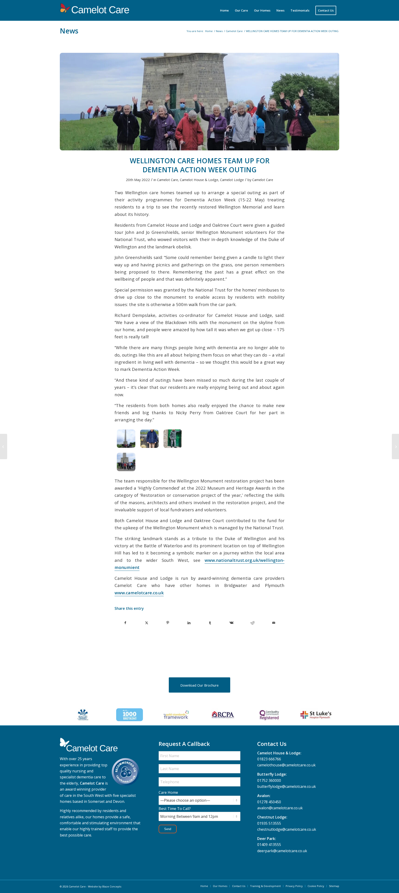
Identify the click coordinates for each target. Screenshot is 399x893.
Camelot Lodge (232, 179)
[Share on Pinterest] (167, 623)
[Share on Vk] (231, 623)
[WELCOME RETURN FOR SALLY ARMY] (395, 446)
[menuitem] (224, 10)
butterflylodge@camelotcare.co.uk (286, 786)
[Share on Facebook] (125, 623)
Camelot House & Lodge (199, 179)
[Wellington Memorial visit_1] (199, 101)
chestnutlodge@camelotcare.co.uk (286, 829)
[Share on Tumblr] (210, 623)
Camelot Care (167, 179)
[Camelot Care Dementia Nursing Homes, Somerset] (94, 10)
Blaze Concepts (111, 886)
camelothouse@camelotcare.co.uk (286, 765)
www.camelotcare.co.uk (139, 592)
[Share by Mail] (273, 623)
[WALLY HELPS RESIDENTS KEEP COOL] (3, 446)
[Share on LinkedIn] (189, 623)
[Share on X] (146, 623)
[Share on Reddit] (252, 623)
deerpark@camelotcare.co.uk (282, 850)
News (69, 31)
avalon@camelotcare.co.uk (280, 807)
